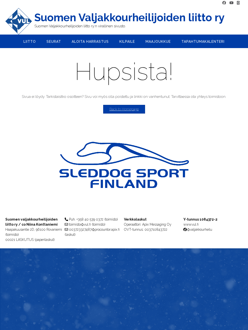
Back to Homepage (124, 109)
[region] (124, 174)
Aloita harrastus (90, 41)
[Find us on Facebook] (224, 3)
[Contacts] (238, 3)
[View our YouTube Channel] (231, 3)
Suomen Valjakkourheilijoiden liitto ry (129, 17)
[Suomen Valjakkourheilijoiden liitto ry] (19, 21)
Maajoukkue (158, 41)
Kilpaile (127, 41)
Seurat (53, 41)
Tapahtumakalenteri (203, 41)
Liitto (29, 41)
